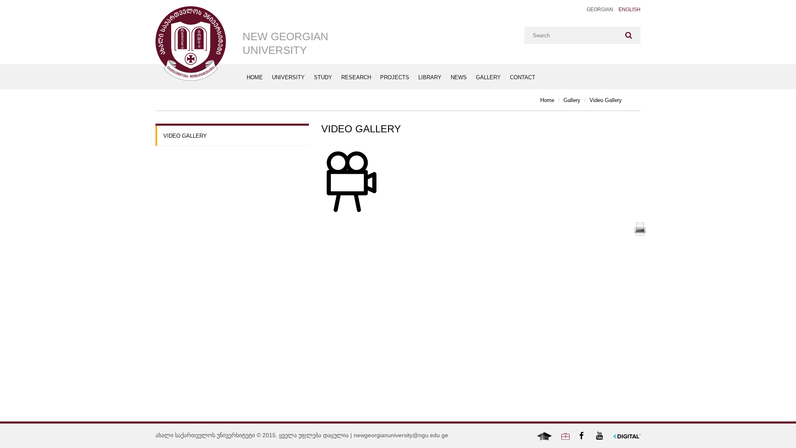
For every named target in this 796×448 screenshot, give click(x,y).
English (630, 9)
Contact (522, 77)
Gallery (488, 77)
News (459, 77)
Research (356, 77)
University (288, 77)
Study (323, 77)
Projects (394, 77)
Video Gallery (606, 100)
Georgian (600, 9)
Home (255, 77)
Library (430, 77)
